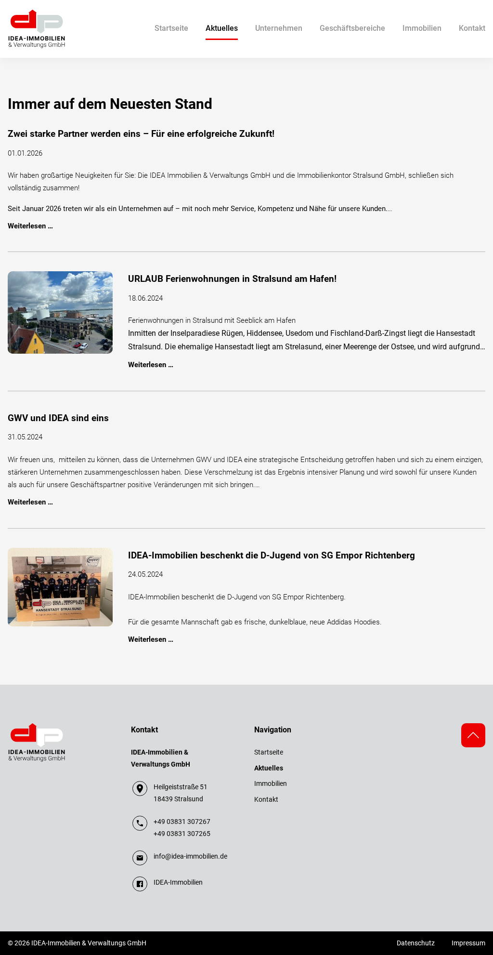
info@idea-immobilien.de (190, 856)
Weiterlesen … (30, 226)
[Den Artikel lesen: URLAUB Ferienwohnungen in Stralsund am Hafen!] (60, 312)
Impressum (468, 943)
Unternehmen (278, 28)
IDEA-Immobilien (178, 882)
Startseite (171, 28)
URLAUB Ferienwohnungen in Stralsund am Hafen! (232, 279)
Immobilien (421, 28)
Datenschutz (416, 943)
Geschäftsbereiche (352, 28)
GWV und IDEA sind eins (58, 418)
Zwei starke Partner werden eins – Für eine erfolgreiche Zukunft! (141, 134)
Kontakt (472, 28)
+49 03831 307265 (182, 833)
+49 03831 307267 (182, 821)
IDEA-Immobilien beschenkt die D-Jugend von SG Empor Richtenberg (271, 555)
